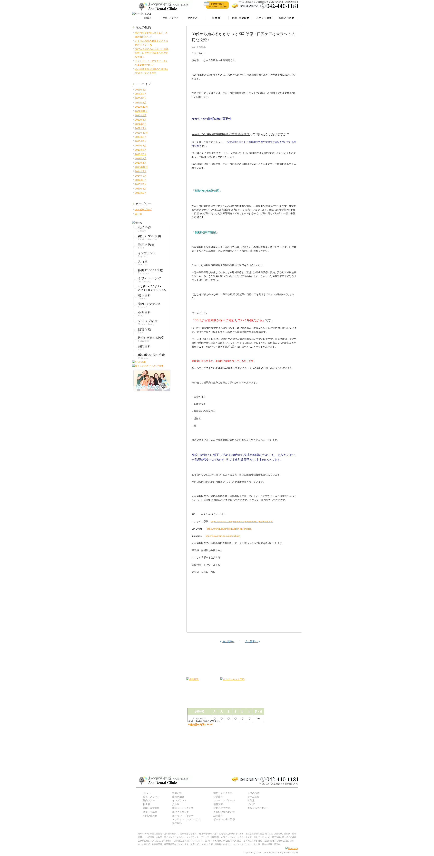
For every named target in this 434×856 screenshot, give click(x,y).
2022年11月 (141, 111)
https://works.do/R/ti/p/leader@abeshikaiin (229, 528)
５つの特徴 (253, 793)
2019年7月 (140, 141)
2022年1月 (140, 128)
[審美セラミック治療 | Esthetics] (151, 271)
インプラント (179, 800)
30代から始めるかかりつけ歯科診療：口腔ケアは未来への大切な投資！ (152, 53)
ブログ (251, 804)
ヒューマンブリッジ (224, 800)
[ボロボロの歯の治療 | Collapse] (151, 356)
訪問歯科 (218, 815)
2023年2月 (140, 98)
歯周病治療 (178, 796)
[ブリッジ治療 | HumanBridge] (151, 322)
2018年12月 (141, 167)
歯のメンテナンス (222, 793)
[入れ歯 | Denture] (151, 263)
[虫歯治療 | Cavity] (151, 229)
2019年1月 (140, 162)
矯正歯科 (177, 823)
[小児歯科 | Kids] (151, 313)
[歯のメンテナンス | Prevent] (151, 305)
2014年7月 (140, 171)
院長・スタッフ (151, 796)
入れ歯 (175, 804)
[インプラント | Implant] (151, 254)
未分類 (138, 214)
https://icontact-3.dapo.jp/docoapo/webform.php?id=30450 (242, 521)
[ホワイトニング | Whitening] (151, 280)
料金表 (146, 804)
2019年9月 (140, 137)
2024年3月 (140, 94)
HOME (146, 793)
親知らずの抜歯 (221, 808)
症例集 (251, 800)
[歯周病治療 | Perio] (151, 246)
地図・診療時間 (151, 808)
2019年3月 (140, 154)
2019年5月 (140, 145)
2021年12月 (141, 132)
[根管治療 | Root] (151, 330)
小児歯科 (218, 796)
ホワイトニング (180, 812)
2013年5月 (140, 188)
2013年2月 (140, 193)
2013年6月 (140, 184)
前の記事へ (228, 641)
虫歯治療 (177, 793)
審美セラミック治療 (183, 808)
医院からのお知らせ (258, 808)
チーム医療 (253, 796)
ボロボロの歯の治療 (224, 819)
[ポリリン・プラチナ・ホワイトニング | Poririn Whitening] (151, 288)
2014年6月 (140, 175)
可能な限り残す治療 (224, 812)
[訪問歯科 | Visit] (151, 347)
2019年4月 (140, 149)
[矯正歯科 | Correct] (151, 297)
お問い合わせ (150, 815)
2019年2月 (140, 158)
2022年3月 (140, 119)
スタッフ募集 (150, 812)
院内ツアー (149, 800)
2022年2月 (140, 124)
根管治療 (218, 804)
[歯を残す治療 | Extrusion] (151, 339)
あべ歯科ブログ (143, 209)
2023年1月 (140, 102)
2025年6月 (140, 89)
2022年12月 (141, 106)
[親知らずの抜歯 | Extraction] (151, 237)
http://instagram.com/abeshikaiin (222, 536)
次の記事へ (251, 641)
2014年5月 (140, 180)
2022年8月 (140, 115)
